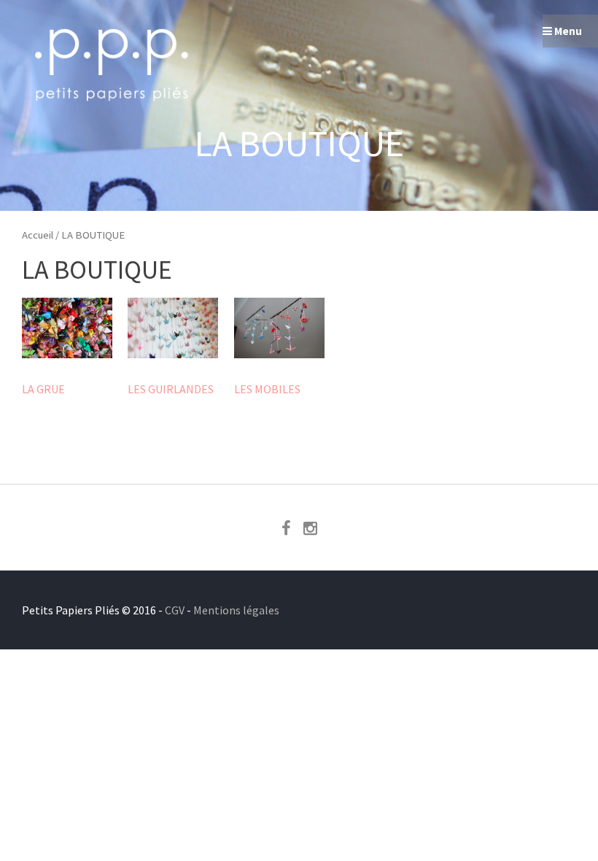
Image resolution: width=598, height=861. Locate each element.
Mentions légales (236, 610)
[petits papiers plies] (113, 109)
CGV (175, 610)
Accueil (37, 235)
